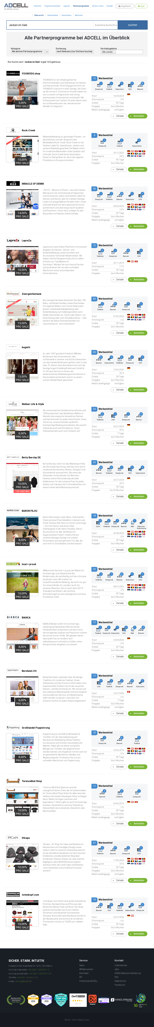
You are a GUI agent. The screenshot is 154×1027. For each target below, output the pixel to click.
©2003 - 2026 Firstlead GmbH (77, 1020)
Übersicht (39, 15)
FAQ (116, 977)
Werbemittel (52, 15)
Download (83, 973)
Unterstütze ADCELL (88, 981)
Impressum (120, 985)
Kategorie (15, 48)
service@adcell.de (23, 981)
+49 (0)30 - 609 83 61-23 (40, 973)
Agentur (66, 6)
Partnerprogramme (81, 6)
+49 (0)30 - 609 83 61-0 (38, 970)
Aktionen (79, 15)
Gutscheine (66, 15)
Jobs (117, 969)
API (80, 977)
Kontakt (109, 6)
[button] (133, 25)
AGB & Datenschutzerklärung (128, 973)
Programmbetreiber (52, 6)
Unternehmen (121, 965)
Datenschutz (120, 981)
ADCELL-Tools (97, 6)
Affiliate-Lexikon (86, 969)
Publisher (37, 6)
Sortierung (61, 48)
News (82, 965)
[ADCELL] (78, 1000)
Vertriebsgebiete (108, 48)
